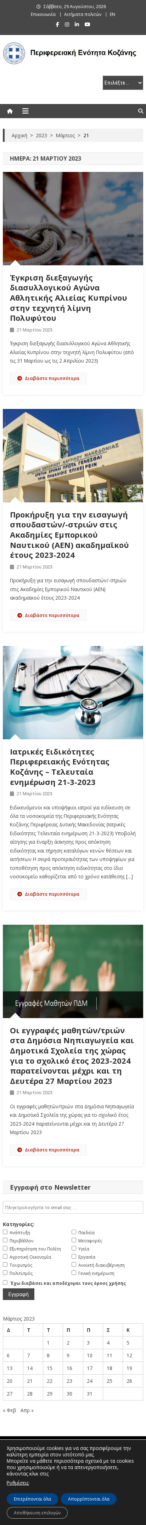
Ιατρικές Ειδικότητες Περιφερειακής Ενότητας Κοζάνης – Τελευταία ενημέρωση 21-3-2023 (60, 766)
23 (69, 1380)
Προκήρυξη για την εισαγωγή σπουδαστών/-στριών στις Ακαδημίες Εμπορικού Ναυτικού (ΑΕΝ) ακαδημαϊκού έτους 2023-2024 (69, 534)
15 (49, 1368)
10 (89, 1355)
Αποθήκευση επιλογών (37, 1513)
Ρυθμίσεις (18, 1482)
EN (112, 14)
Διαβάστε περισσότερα (52, 378)
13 (9, 1368)
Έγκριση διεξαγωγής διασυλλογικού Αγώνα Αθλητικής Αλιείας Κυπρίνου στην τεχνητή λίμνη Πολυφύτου (68, 297)
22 (49, 1380)
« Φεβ (9, 1410)
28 (30, 1393)
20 (9, 1380)
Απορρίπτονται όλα (89, 1499)
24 (89, 1380)
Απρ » (27, 1410)
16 (69, 1368)
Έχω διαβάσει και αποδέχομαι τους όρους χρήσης (68, 1283)
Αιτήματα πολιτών (82, 14)
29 (49, 1393)
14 (30, 1368)
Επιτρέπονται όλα (32, 1499)
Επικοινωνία (43, 14)
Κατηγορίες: (18, 1224)
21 (30, 1380)
